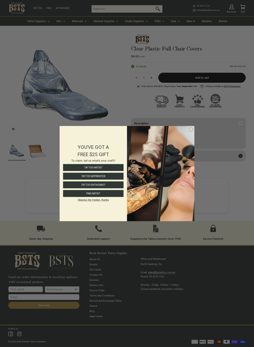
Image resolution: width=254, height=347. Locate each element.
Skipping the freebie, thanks (93, 200)
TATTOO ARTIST (93, 167)
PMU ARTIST (93, 193)
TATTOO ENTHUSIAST (93, 184)
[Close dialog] (191, 129)
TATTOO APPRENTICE (93, 176)
